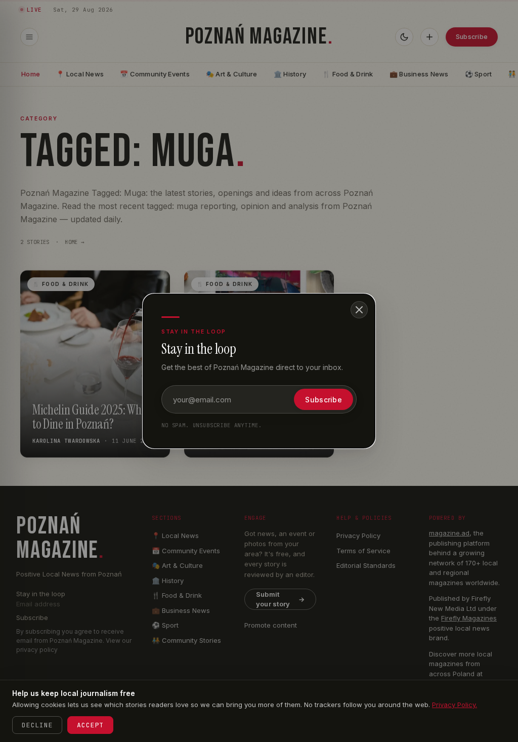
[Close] (359, 309)
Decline (37, 725)
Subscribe (323, 399)
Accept (90, 725)
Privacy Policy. (454, 704)
